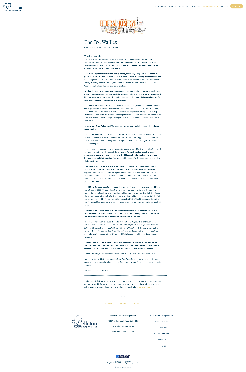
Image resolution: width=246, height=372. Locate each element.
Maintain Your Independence (165, 6)
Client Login (236, 6)
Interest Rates (102, 47)
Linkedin (137, 303)
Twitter (123, 303)
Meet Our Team (183, 6)
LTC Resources (196, 6)
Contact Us (224, 6)
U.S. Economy (114, 47)
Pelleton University (210, 6)
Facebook (108, 303)
